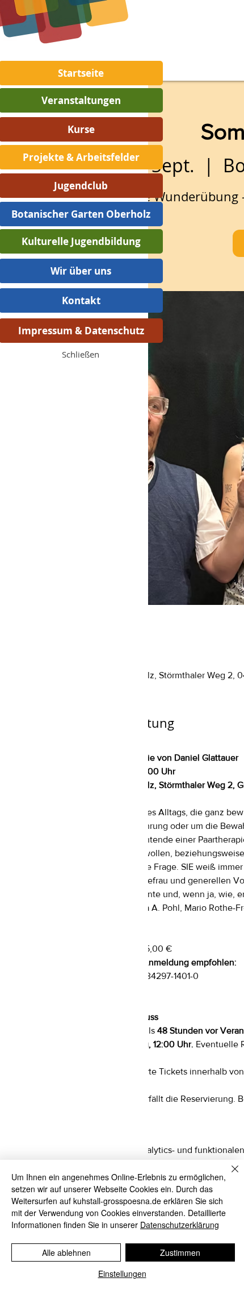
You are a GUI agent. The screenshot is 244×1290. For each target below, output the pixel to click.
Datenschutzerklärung (179, 1224)
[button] (80, 354)
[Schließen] (228, 1175)
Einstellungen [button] (122, 1273)
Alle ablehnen (66, 1252)
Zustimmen (180, 1252)
